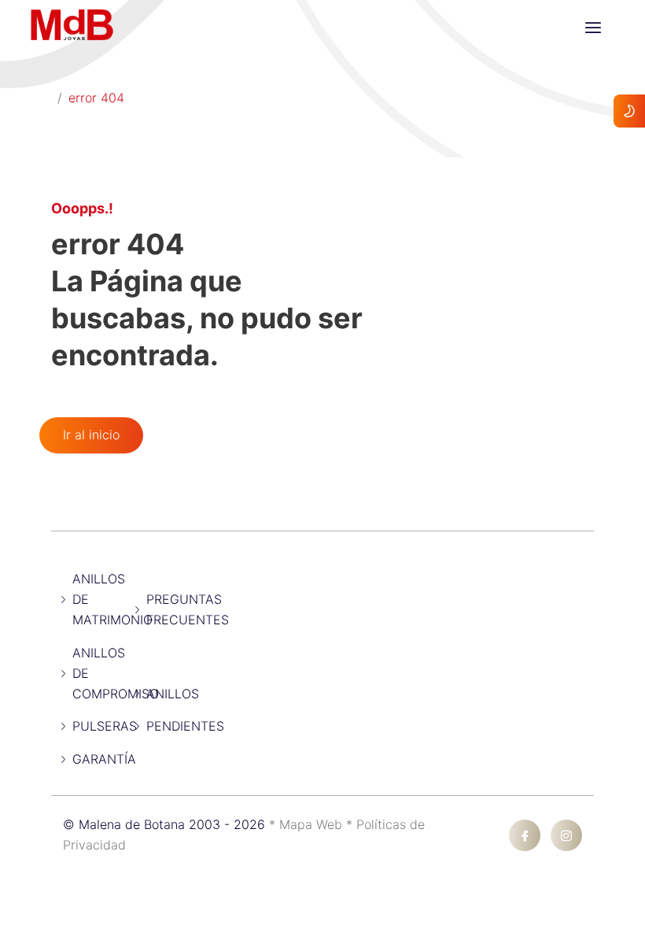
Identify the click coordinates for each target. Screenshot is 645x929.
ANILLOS (172, 693)
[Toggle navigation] (593, 28)
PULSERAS (104, 726)
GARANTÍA (104, 759)
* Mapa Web (307, 824)
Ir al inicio (91, 434)
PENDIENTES (185, 726)
